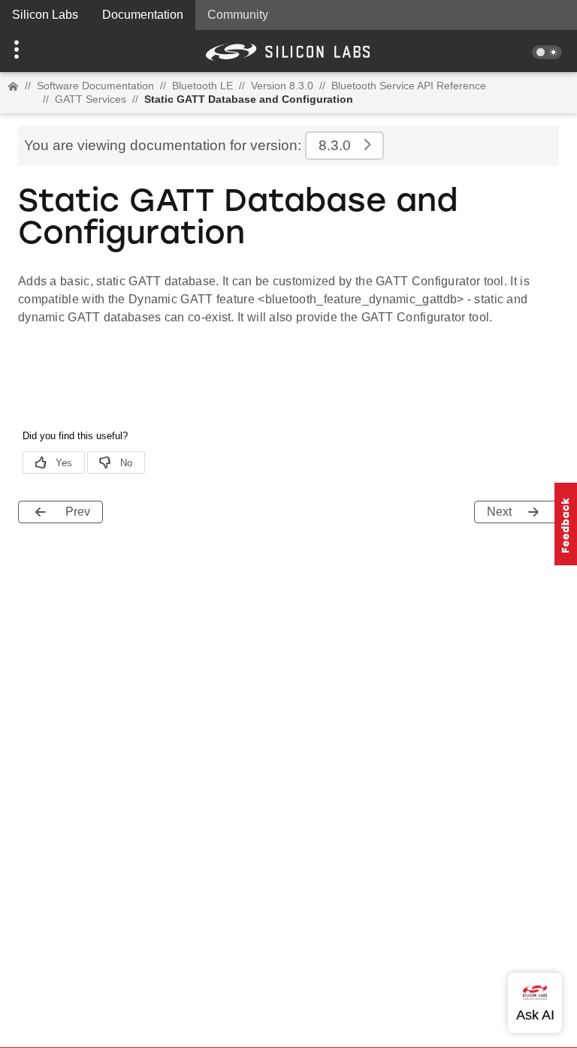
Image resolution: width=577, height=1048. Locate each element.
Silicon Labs (45, 14)
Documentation (142, 14)
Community (237, 14)
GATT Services (90, 99)
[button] (43, 51)
